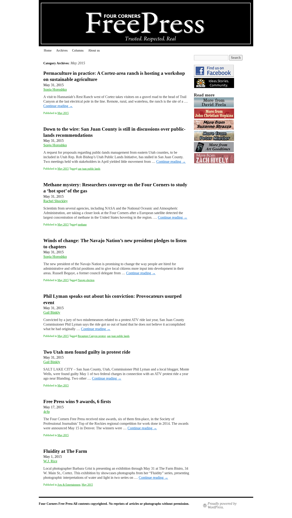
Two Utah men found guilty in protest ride (86, 352)
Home (48, 50)
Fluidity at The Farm (65, 451)
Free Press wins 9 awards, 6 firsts (77, 401)
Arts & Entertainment (68, 484)
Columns (77, 50)
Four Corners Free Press (56, 503)
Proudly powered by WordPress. (222, 505)
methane (82, 224)
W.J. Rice (50, 461)
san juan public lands (89, 168)
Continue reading (58, 106)
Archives (62, 50)
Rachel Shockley (55, 201)
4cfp (46, 412)
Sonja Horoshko (55, 89)
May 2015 (63, 113)
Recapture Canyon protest (92, 336)
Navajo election (86, 280)
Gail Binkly (51, 312)
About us (94, 50)
